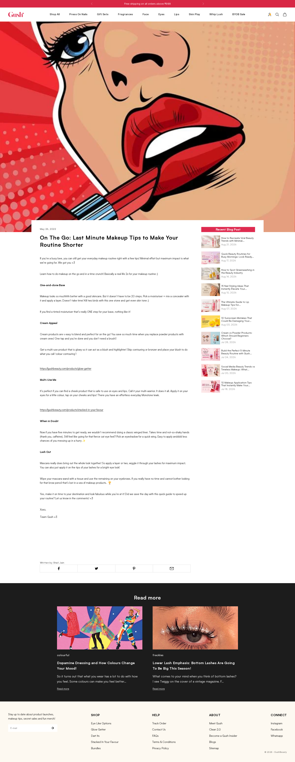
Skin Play (194, 14)
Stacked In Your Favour (104, 742)
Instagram (276, 723)
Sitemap (214, 748)
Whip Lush (216, 14)
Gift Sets (102, 14)
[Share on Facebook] (59, 568)
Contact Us (159, 729)
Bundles (96, 748)
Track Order (159, 723)
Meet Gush (215, 723)
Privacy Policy (160, 748)
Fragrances (125, 14)
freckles (158, 655)
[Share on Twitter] (96, 568)
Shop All (55, 14)
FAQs (155, 735)
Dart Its (95, 735)
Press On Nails (78, 14)
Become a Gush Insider (223, 735)
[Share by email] (172, 568)
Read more (63, 688)
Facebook (277, 729)
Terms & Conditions (164, 742)
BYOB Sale (238, 14)
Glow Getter (98, 729)
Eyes (161, 14)
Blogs (212, 742)
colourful (63, 655)
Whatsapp (277, 735)
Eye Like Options (101, 723)
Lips (176, 14)
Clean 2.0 (215, 729)
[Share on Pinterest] (134, 568)
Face (146, 14)
